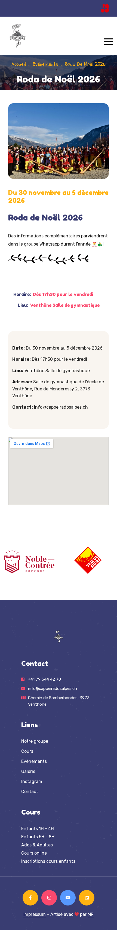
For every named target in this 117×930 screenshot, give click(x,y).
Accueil (18, 64)
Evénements (45, 64)
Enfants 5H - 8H (37, 836)
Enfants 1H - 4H (37, 828)
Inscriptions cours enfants (48, 861)
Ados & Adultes (37, 845)
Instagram (31, 781)
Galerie (28, 771)
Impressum (34, 914)
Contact (29, 791)
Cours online (34, 853)
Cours (27, 751)
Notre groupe (34, 741)
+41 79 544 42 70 (44, 679)
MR (91, 914)
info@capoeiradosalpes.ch (52, 688)
